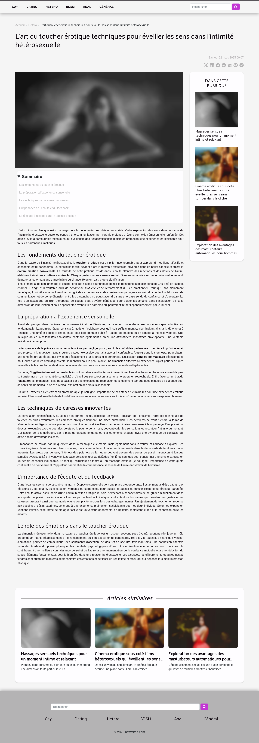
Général (107, 6)
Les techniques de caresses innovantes (44, 200)
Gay (15, 6)
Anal (87, 6)
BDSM (70, 6)
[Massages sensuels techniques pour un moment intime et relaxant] (216, 109)
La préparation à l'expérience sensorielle (44, 192)
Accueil (20, 25)
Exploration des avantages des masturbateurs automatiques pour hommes (216, 249)
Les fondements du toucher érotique (41, 184)
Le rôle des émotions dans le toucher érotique (47, 215)
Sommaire (32, 176)
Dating (31, 6)
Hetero (52, 6)
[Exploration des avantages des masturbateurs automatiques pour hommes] (216, 223)
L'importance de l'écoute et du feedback (44, 208)
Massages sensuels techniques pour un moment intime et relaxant (215, 135)
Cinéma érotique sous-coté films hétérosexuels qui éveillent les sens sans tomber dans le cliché (214, 192)
